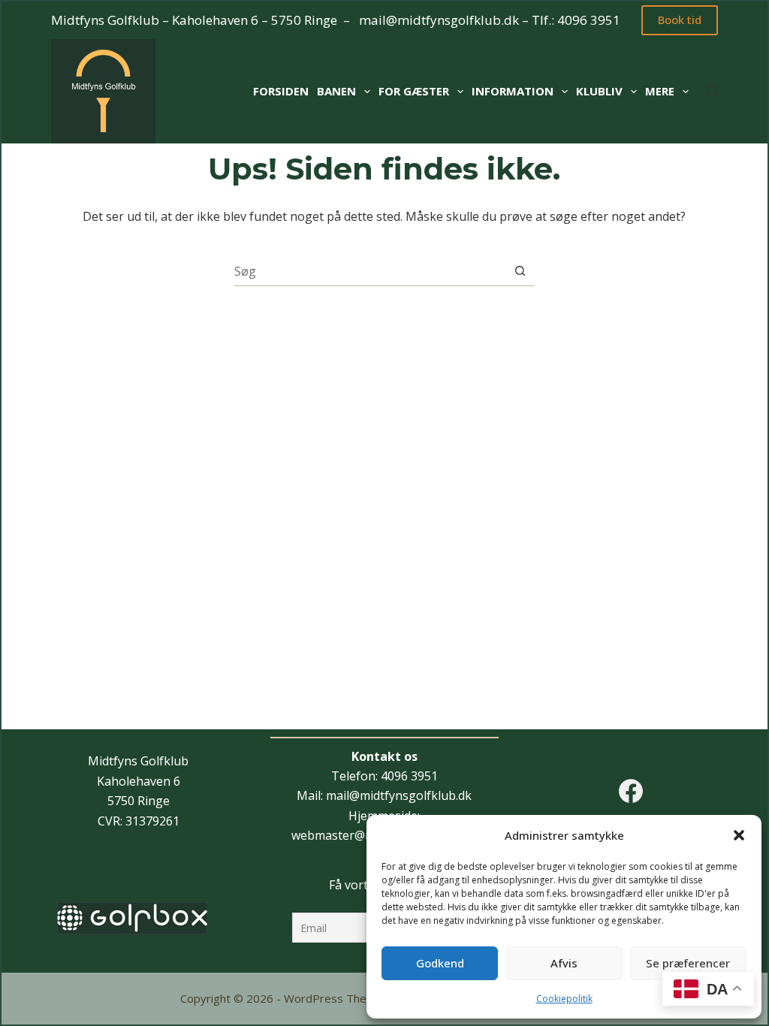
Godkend (440, 962)
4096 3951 (588, 20)
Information (512, 90)
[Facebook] (631, 791)
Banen (336, 90)
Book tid (679, 19)
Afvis (564, 962)
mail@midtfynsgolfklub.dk (439, 20)
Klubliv (599, 90)
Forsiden (281, 90)
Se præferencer (688, 962)
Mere (659, 90)
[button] (738, 835)
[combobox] (369, 271)
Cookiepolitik (564, 998)
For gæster (413, 90)
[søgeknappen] (520, 270)
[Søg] (712, 91)
